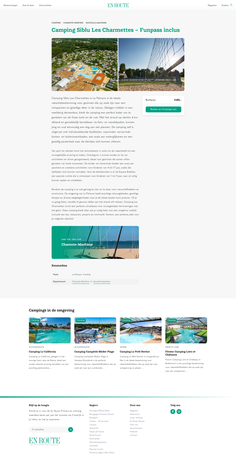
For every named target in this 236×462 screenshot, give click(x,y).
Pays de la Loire (96, 449)
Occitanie (93, 446)
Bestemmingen (11, 5)
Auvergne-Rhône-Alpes (99, 411)
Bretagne (93, 418)
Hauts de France (96, 432)
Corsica (92, 425)
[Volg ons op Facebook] (172, 411)
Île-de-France (95, 435)
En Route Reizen (137, 421)
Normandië (94, 439)
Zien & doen (28, 5)
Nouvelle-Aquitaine (96, 23)
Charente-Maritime (73, 23)
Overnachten (45, 5)
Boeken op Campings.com (163, 109)
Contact (133, 435)
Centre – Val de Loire (99, 421)
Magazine (212, 5)
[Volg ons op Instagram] (179, 411)
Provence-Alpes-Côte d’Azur (101, 453)
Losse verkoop (136, 418)
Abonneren (135, 414)
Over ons (134, 425)
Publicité (134, 432)
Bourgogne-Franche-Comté (101, 414)
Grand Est (93, 428)
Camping (56, 23)
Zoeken (225, 5)
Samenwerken (136, 428)
